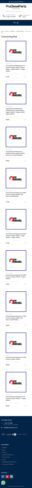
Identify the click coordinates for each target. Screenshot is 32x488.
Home (2, 31)
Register (20, 1)
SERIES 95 (12, 31)
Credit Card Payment (8, 455)
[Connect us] (3, 477)
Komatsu (7, 31)
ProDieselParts (16, 6)
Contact (4, 452)
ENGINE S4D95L (20, 31)
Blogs (3, 450)
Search (4, 459)
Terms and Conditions (8, 464)
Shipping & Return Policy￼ (9, 462)
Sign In (16, 1)
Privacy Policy (6, 457)
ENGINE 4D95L (9, 63)
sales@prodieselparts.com (11, 427)
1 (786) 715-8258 (10, 16)
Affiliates (4, 447)
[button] (14, 23)
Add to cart (25, 77)
